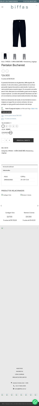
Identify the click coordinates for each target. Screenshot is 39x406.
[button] (35, 402)
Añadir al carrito (23, 140)
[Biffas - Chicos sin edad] (19, 7)
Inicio (2, 61)
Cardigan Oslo (10, 213)
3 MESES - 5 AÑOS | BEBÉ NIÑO (14, 61)
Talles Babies (6, 123)
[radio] (3, 126)
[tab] (19, 167)
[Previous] (4, 33)
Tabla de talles (6, 112)
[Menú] (2, 7)
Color (3, 129)
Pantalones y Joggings (30, 61)
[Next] (34, 33)
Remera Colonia (29, 213)
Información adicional (8, 166)
